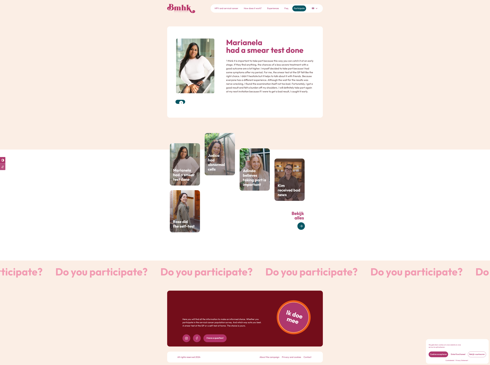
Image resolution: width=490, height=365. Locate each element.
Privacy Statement (462, 360)
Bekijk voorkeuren (477, 354)
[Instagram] (186, 338)
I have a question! (215, 338)
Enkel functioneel (458, 354)
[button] (316, 8)
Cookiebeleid (449, 360)
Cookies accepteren (438, 354)
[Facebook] (197, 338)
